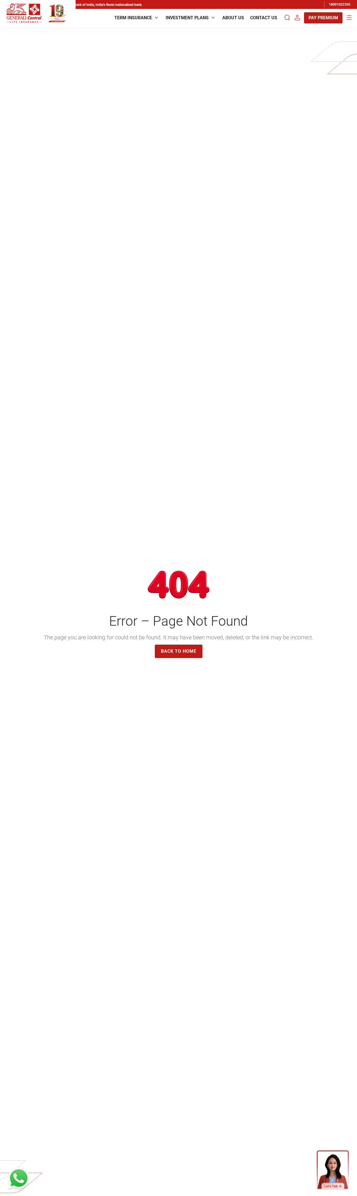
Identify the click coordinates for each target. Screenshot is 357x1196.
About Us (233, 17)
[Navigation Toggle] (349, 17)
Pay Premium (323, 17)
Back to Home (178, 651)
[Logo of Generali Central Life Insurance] (24, 13)
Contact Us (263, 17)
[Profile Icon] (297, 17)
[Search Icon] (287, 17)
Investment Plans (187, 17)
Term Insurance (133, 17)
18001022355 (339, 4)
